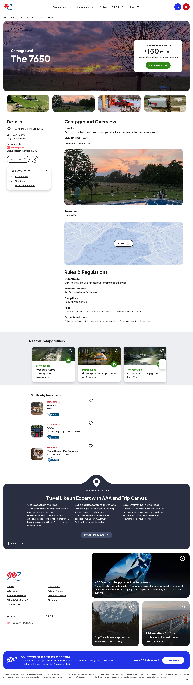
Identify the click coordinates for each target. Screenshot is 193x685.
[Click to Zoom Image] (28, 103)
